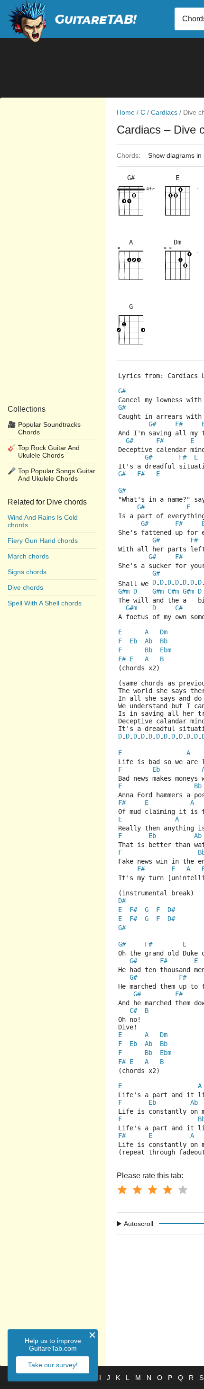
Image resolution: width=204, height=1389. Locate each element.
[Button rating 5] (182, 1189)
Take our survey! (53, 1365)
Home (126, 112)
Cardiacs (164, 112)
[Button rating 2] (137, 1189)
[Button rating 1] (122, 1189)
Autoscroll (138, 1223)
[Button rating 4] (167, 1189)
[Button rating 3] (152, 1189)
